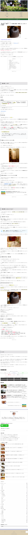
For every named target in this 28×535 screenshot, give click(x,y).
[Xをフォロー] (7, 378)
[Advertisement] (14, 76)
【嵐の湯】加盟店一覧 (3, 111)
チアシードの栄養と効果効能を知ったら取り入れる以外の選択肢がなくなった (10, 437)
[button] (18, 374)
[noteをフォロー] (7, 380)
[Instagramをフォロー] (20, 378)
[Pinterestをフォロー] (20, 380)
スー (14, 416)
